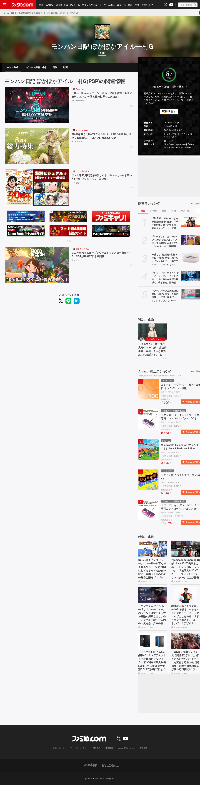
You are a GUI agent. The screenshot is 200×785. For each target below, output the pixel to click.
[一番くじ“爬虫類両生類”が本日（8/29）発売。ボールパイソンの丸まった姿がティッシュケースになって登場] (190, 258)
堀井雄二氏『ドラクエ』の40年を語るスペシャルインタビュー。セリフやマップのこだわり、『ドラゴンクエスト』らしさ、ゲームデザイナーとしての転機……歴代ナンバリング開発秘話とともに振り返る (185, 614)
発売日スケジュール (92, 4)
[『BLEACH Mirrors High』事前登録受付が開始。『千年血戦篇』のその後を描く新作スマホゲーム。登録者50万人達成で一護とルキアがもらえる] (190, 222)
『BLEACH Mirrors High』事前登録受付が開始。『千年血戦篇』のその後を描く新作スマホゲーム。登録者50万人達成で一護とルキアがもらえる (165, 223)
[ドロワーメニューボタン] (4, 4)
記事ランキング (149, 203)
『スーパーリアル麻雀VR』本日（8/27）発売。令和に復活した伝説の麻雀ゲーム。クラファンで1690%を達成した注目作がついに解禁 (165, 295)
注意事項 (109, 748)
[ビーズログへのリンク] (110, 765)
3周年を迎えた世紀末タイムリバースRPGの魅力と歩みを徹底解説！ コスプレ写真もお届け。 (101, 135)
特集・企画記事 (142, 4)
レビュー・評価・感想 (35, 67)
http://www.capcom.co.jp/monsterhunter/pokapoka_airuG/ (179, 146)
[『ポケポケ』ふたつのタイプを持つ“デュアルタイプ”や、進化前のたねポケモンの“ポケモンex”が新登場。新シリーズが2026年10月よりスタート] (190, 240)
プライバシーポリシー (78, 748)
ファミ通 (75, 182)
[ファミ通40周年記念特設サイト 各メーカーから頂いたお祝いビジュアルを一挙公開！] (37, 187)
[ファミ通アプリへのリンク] (90, 765)
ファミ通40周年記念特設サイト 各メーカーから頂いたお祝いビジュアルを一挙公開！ (102, 177)
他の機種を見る (175, 130)
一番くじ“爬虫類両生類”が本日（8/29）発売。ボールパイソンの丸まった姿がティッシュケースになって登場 (165, 259)
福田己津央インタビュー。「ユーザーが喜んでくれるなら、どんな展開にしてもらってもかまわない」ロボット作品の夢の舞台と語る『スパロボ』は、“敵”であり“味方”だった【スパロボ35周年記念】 (152, 568)
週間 (164, 210)
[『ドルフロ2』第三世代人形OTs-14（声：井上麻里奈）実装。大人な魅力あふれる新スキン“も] (152, 331)
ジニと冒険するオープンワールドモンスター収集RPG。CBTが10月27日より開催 (101, 254)
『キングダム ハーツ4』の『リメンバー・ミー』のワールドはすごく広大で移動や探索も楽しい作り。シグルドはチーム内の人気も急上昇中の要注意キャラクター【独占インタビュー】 (152, 614)
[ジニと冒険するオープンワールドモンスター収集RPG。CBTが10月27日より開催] (37, 265)
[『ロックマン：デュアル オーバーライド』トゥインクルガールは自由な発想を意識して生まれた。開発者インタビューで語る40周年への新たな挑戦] (190, 276)
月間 (173, 210)
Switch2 (49, 4)
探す (173, 111)
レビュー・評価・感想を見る (167, 86)
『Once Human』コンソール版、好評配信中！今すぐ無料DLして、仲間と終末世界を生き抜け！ (102, 94)
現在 (143, 210)
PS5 (66, 4)
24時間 (153, 210)
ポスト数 (185, 210)
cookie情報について (126, 748)
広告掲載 (143, 748)
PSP (166, 130)
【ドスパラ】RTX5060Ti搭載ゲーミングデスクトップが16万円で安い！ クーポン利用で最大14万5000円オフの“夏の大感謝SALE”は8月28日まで (152, 660)
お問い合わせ (58, 748)
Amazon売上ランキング (155, 371)
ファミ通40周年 (82, 171)
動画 (130, 4)
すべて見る (195, 203)
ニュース (121, 4)
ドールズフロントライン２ (155, 339)
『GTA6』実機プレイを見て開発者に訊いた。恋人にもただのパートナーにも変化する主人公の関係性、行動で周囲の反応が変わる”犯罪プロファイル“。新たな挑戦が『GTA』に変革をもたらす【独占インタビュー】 (185, 660)
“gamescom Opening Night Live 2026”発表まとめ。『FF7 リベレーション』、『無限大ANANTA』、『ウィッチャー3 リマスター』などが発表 (185, 568)
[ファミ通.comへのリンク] (22, 5)
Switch (58, 4)
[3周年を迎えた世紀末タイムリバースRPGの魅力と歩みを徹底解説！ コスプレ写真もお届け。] (37, 146)
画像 (55, 67)
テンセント (76, 260)
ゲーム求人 (109, 4)
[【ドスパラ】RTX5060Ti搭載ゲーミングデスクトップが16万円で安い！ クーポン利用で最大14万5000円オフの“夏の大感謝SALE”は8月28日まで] (152, 641)
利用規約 (96, 748)
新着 (41, 4)
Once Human (81, 89)
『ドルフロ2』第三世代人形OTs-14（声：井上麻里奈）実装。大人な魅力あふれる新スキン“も (152, 349)
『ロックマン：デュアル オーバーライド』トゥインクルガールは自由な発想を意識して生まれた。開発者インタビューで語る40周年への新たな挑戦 (165, 277)
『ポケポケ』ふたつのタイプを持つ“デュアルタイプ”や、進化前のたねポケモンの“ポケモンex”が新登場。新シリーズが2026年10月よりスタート (165, 241)
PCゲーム (75, 4)
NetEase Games (78, 100)
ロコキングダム (82, 248)
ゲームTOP (12, 67)
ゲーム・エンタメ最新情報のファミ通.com (22, 12)
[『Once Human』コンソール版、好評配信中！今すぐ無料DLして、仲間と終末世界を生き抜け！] (37, 105)
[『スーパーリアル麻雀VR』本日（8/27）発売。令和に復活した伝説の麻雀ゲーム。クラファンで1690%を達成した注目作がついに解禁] (190, 294)
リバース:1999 (82, 130)
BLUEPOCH (77, 141)
